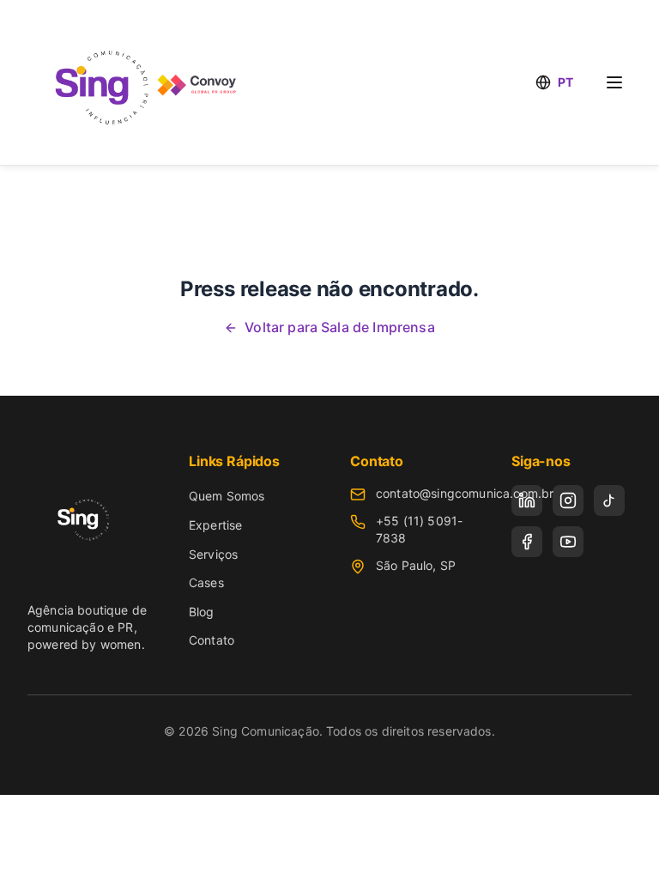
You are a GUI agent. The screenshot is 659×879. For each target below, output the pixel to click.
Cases (206, 582)
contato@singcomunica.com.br (464, 493)
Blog (202, 611)
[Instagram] (568, 500)
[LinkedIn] (526, 500)
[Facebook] (526, 541)
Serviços (213, 554)
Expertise (215, 525)
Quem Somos (227, 495)
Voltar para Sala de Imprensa (339, 327)
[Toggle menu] (614, 82)
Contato (211, 640)
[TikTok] (609, 500)
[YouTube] (568, 541)
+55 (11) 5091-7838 (419, 529)
